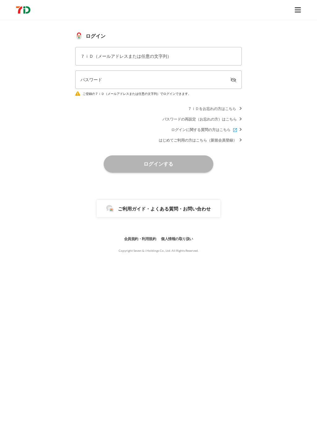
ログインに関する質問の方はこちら (201, 129)
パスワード (91, 79)
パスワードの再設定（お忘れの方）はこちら (200, 119)
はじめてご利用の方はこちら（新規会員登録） (198, 140)
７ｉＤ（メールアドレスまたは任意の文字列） (126, 56)
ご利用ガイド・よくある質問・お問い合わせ (164, 208)
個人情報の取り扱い (177, 238)
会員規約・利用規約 (140, 238)
